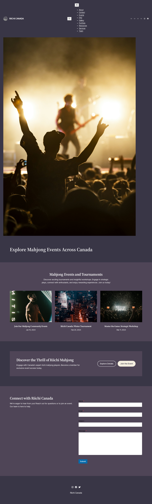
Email (81, 411)
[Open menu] (69, 18)
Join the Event (126, 364)
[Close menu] (77, 5)
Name (81, 401)
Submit (83, 461)
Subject (81, 421)
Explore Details (106, 364)
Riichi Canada (16, 18)
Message (82, 431)
